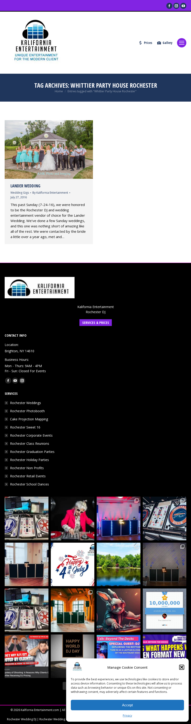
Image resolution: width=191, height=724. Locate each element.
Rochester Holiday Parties (29, 460)
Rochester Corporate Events (31, 435)
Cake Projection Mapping (29, 419)
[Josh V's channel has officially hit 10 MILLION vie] (165, 610)
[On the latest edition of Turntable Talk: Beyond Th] (118, 656)
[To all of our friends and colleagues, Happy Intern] (73, 656)
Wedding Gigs (19, 193)
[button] (181, 667)
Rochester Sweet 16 (25, 427)
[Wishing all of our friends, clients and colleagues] (73, 564)
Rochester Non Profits (27, 468)
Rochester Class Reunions (29, 443)
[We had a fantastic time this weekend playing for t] (73, 610)
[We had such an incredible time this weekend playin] (165, 564)
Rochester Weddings (25, 403)
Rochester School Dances (29, 484)
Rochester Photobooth (27, 411)
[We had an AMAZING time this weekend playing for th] (26, 564)
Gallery (167, 43)
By (50, 193)
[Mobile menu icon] (181, 42)
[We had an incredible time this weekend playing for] (118, 518)
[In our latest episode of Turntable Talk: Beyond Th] (165, 656)
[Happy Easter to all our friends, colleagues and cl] (118, 610)
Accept (127, 705)
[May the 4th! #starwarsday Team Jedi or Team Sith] (26, 518)
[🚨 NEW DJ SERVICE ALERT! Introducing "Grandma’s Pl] (73, 518)
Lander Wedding (25, 186)
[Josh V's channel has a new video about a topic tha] (26, 656)
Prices (148, 43)
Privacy (127, 715)
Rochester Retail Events (28, 476)
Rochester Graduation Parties (32, 451)
